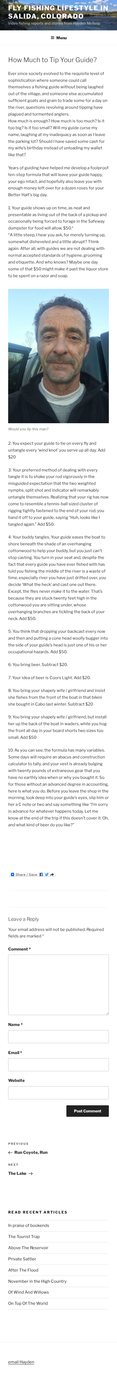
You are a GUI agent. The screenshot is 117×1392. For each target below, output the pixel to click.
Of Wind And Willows (28, 1292)
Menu (61, 37)
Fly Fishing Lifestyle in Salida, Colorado (58, 12)
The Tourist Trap (24, 1236)
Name (15, 1024)
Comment (19, 949)
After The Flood (23, 1270)
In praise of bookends (28, 1225)
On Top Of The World (28, 1303)
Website (16, 1080)
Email (15, 1052)
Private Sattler (22, 1259)
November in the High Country (37, 1281)
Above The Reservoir (28, 1247)
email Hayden (21, 1362)
